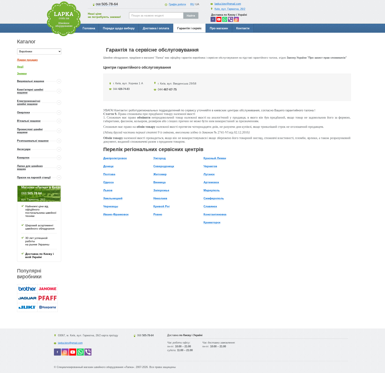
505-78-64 (107, 4)
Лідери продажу (27, 59)
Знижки (22, 73)
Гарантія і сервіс (189, 28)
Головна (89, 28)
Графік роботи (177, 4)
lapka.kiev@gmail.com (228, 3)
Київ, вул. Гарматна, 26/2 (230, 8)
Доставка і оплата (156, 28)
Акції (20, 66)
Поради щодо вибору (119, 28)
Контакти (242, 28)
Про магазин (219, 28)
